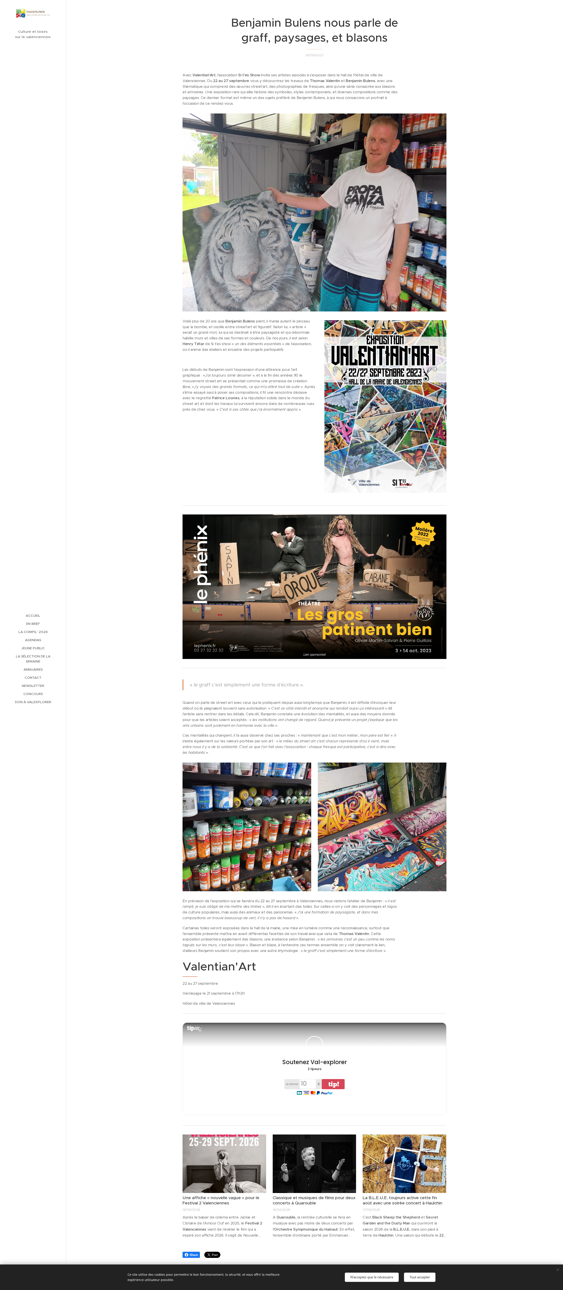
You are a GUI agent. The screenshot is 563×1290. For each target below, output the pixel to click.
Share (194, 1255)
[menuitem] (33, 615)
